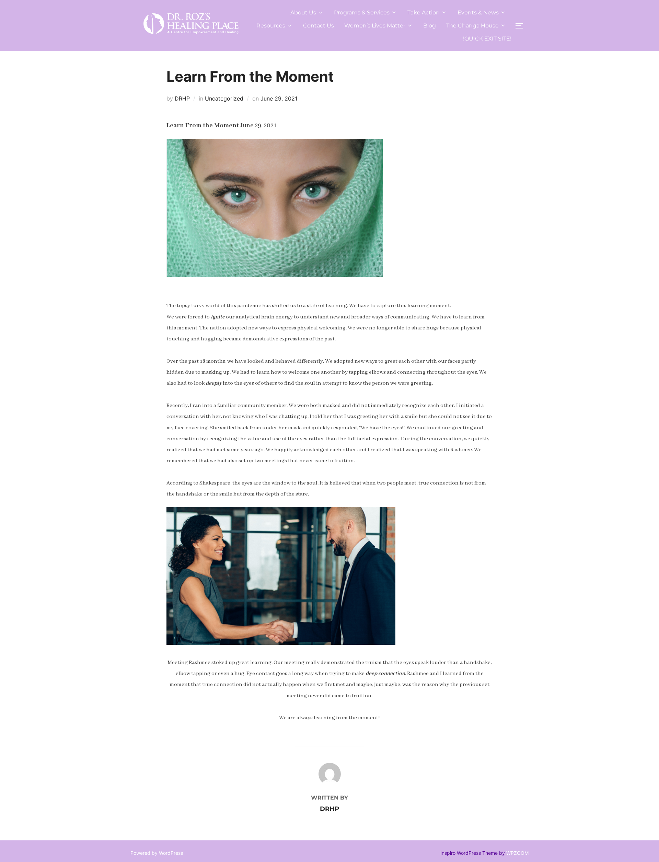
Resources (270, 25)
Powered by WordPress (156, 853)
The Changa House (472, 25)
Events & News (478, 12)
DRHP (182, 98)
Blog (429, 25)
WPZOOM (517, 853)
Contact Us (318, 25)
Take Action (423, 12)
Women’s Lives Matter (374, 25)
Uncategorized (224, 98)
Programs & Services (362, 12)
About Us (303, 12)
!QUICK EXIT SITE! (487, 38)
